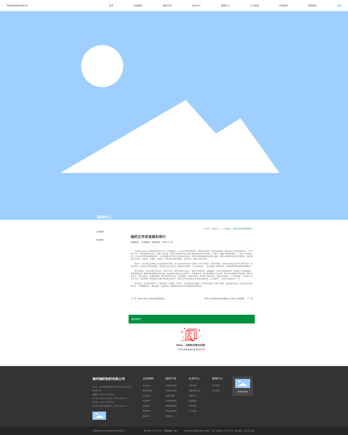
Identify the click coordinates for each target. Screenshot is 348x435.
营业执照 (168, 431)
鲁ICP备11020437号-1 (153, 431)
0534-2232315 (120, 406)
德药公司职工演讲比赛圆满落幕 (151, 298)
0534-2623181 (106, 398)
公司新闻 (100, 232)
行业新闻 (100, 240)
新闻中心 (216, 229)
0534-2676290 (107, 394)
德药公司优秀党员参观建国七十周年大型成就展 (225, 298)
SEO (175, 431)
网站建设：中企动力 (242, 431)
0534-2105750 (107, 402)
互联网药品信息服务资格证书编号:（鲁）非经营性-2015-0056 (209, 431)
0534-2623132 (120, 398)
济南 (252, 431)
